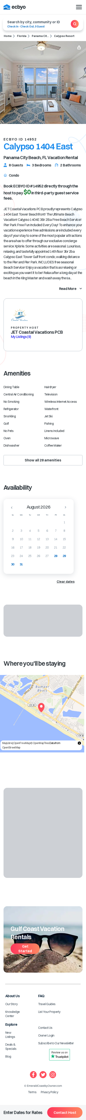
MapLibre (7, 743)
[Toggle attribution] (79, 743)
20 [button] (47, 547)
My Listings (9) (21, 336)
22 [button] (64, 547)
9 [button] (12, 539)
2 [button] (12, 531)
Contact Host (65, 1112)
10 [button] (21, 539)
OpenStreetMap (11, 747)
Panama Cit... (40, 36)
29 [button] (64, 556)
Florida (21, 36)
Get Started (25, 948)
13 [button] (47, 539)
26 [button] (38, 556)
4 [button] (30, 531)
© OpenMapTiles (39, 743)
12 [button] (38, 539)
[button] (10, 507)
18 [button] (30, 547)
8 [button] (64, 531)
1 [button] (64, 522)
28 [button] (55, 556)
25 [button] (30, 556)
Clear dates (66, 582)
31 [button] (21, 564)
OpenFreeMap (21, 743)
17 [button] (21, 547)
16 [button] (12, 547)
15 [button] (64, 539)
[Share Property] (79, 47)
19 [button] (38, 547)
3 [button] (21, 531)
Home (8, 36)
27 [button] (47, 556)
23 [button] (12, 556)
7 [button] (55, 531)
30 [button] (12, 564)
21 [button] (55, 547)
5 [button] (38, 531)
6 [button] (47, 531)
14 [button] (55, 539)
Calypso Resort (64, 36)
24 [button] (21, 556)
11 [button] (30, 539)
